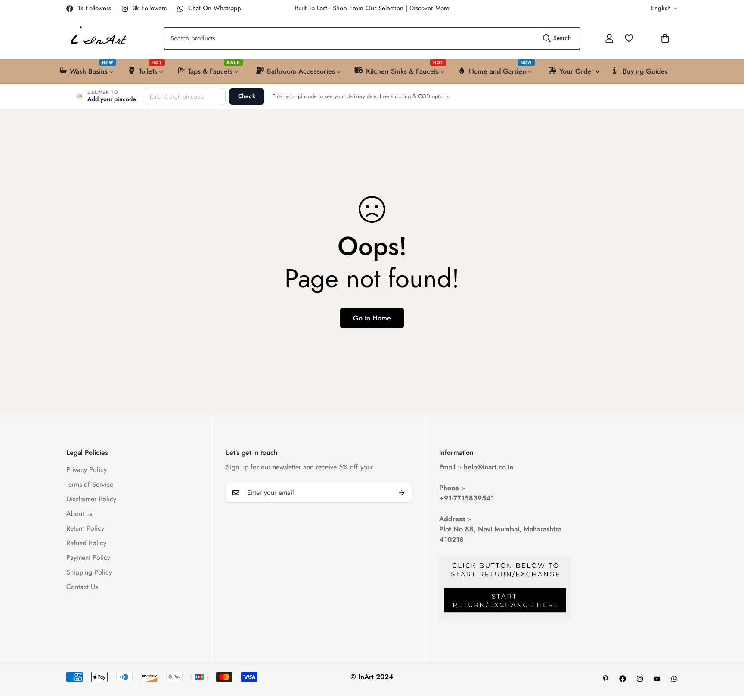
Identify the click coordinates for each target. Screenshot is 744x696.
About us (79, 513)
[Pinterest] (605, 678)
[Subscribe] (401, 493)
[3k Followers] (639, 678)
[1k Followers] (622, 678)
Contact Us (82, 586)
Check (246, 96)
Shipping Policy (89, 572)
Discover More (429, 8)
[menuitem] (87, 70)
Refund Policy (86, 542)
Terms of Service (89, 484)
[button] (642, 38)
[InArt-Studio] (97, 38)
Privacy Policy (86, 469)
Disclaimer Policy (91, 498)
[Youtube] (657, 678)
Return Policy (85, 528)
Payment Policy (88, 557)
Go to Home (372, 318)
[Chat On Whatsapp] (674, 678)
